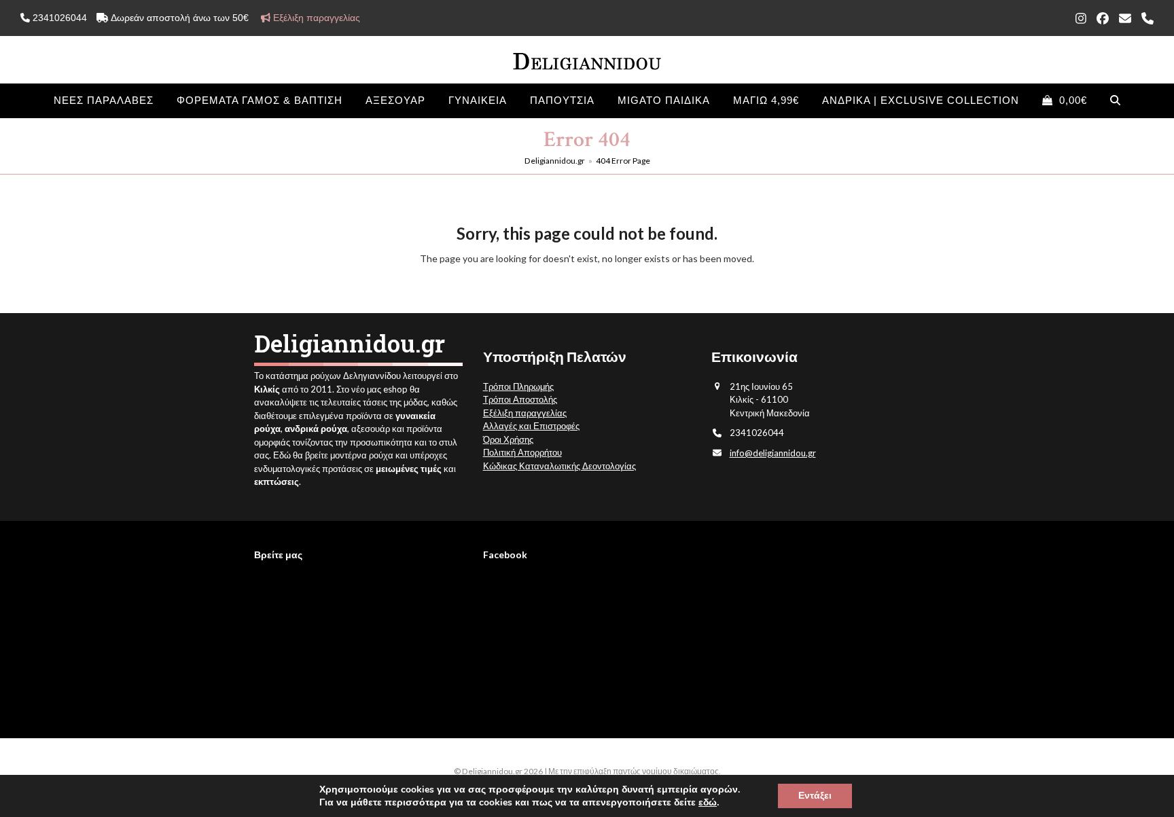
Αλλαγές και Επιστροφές (531, 425)
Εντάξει (815, 795)
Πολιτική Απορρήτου (522, 452)
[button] (1065, 100)
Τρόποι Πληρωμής (518, 386)
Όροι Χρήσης (508, 439)
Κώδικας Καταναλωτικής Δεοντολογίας (559, 465)
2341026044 (58, 17)
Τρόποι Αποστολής (520, 399)
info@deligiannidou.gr (773, 453)
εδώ (707, 802)
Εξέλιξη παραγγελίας (525, 412)
